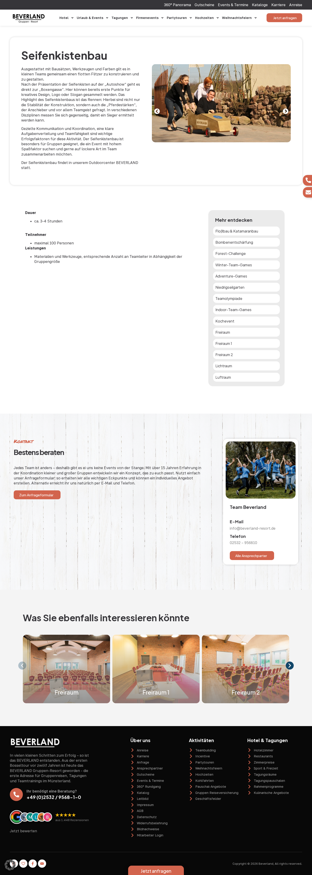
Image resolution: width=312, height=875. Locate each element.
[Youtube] (42, 863)
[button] (157, 111)
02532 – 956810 (243, 542)
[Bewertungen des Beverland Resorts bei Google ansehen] (17, 817)
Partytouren (177, 18)
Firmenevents (147, 18)
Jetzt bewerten (23, 831)
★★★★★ (65, 814)
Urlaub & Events (90, 18)
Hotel (64, 18)
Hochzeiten (204, 18)
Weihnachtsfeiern (237, 18)
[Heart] (23, 863)
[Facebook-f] (33, 863)
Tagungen (119, 18)
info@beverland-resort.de (252, 528)
